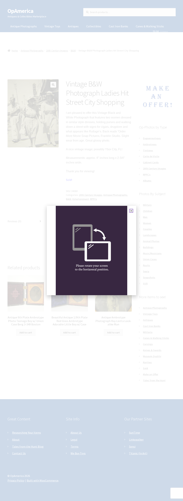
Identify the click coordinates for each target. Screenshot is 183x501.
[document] (91, 250)
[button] (131, 210)
